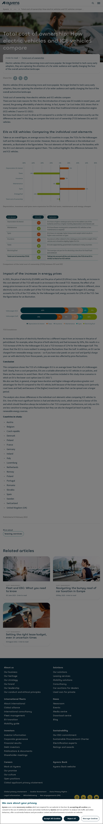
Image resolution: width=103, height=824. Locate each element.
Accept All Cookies (52, 818)
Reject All (72, 818)
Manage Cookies (90, 818)
